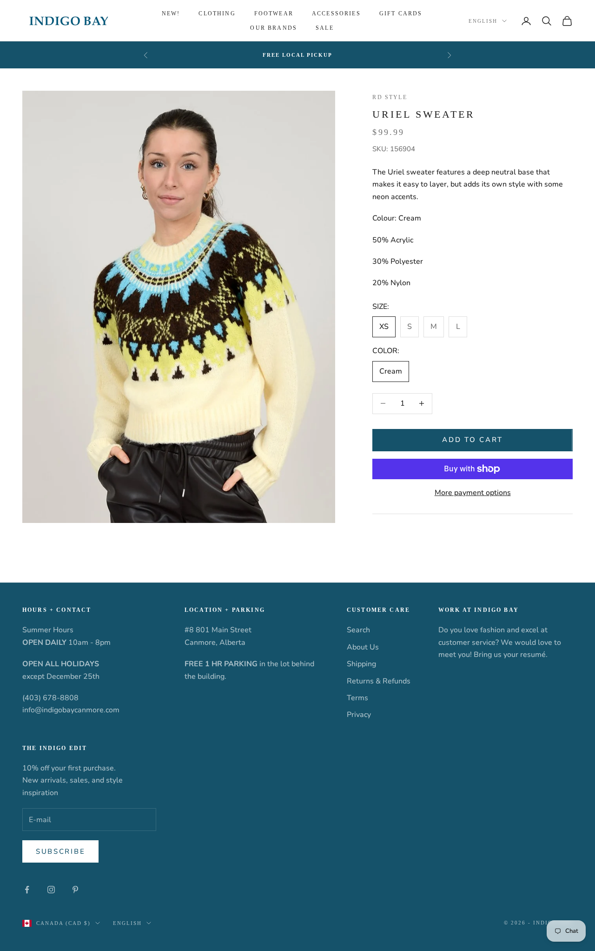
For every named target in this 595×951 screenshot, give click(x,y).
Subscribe (60, 851)
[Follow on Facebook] (27, 889)
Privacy (359, 715)
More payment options (473, 493)
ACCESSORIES (336, 13)
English (483, 21)
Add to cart (472, 439)
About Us (363, 647)
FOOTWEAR (273, 13)
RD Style (389, 97)
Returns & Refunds (378, 681)
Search (358, 630)
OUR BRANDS (273, 28)
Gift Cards (401, 13)
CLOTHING (216, 13)
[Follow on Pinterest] (75, 889)
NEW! (171, 13)
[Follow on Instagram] (51, 889)
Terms (357, 698)
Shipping (361, 664)
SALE (325, 28)
